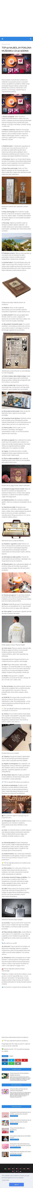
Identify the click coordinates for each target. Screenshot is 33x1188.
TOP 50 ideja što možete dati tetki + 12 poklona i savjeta (20, 1152)
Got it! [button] (16, 1184)
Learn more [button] (5, 1180)
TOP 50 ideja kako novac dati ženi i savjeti (20, 1136)
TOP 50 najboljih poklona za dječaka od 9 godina (19, 1089)
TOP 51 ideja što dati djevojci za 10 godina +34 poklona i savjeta (20, 1121)
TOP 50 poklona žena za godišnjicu (17, 1128)
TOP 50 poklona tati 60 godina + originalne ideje (19, 1074)
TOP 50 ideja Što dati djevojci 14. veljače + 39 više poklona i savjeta (20, 1144)
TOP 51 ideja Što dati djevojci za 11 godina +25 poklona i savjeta (20, 1113)
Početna (4, 44)
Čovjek (8, 44)
